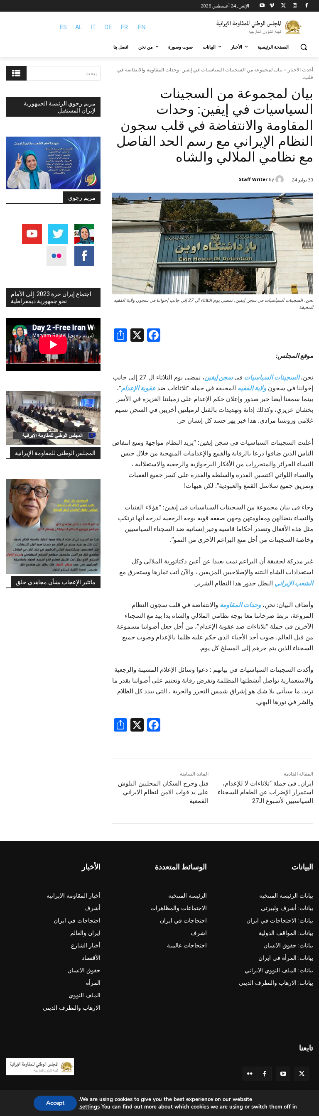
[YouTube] (283, 1074)
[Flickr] (250, 1074)
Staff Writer (253, 179)
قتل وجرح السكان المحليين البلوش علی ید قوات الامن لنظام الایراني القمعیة (163, 792)
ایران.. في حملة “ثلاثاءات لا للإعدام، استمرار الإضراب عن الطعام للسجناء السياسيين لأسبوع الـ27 (265, 792)
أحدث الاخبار (300, 69)
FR (124, 26)
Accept (55, 1103)
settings (90, 1107)
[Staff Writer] (280, 179)
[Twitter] (301, 1074)
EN (142, 26)
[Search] (16, 73)
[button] (303, 47)
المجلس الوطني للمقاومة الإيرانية (55, 453)
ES (63, 26)
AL (78, 26)
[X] (283, 6)
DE (108, 26)
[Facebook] (306, 6)
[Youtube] (262, 6)
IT (93, 26)
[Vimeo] (272, 6)
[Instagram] (294, 6)
